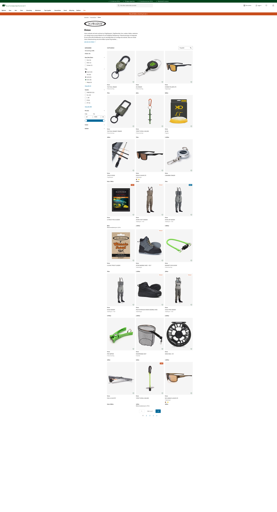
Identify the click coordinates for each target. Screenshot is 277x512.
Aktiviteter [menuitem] (38, 10)
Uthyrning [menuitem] (71, 10)
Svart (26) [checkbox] (89, 72)
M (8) (88, 100)
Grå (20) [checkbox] (89, 77)
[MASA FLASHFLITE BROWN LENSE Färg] (137, 179)
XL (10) (89, 95)
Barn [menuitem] (21, 10)
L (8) (88, 97)
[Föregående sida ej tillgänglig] (141, 411)
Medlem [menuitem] (78, 10)
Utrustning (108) (89, 50)
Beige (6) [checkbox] (89, 82)
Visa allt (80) (88, 107)
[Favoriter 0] (266, 5)
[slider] (86, 120)
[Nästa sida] (158, 411)
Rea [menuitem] (85, 10)
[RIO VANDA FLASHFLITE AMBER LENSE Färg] (166, 402)
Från (86, 114)
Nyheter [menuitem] (4, 10)
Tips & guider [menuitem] (47, 10)
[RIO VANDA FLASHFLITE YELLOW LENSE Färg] (168, 402)
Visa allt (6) (88, 86)
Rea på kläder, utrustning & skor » (138, 14)
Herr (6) (89, 60)
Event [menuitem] (65, 10)
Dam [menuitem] (10, 10)
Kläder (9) (87, 53)
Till (94, 114)
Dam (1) (89, 62)
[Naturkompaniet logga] (14, 5)
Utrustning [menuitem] (29, 10)
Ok (103, 117)
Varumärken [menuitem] (57, 10)
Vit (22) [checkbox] (89, 74)
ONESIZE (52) (90, 92)
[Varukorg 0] (273, 5)
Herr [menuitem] (16, 10)
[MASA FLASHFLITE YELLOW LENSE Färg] (139, 179)
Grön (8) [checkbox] (89, 80)
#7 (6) (88, 103)
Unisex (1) (89, 65)
